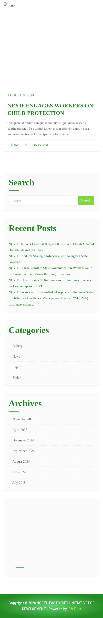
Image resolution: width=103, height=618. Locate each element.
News (14, 145)
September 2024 (23, 451)
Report (17, 367)
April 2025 (19, 430)
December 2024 (23, 440)
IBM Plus (74, 609)
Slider (16, 377)
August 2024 (21, 461)
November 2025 (23, 419)
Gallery (17, 346)
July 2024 (19, 472)
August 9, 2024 (20, 95)
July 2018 (19, 482)
